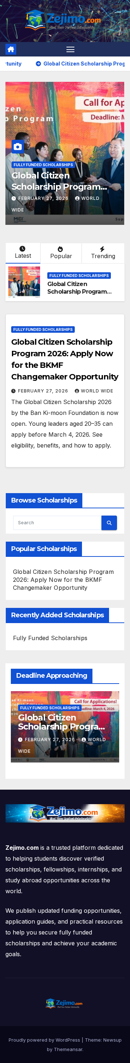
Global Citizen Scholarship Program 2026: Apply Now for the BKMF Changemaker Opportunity (63, 579)
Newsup (112, 1040)
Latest (23, 255)
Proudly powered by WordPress (45, 1040)
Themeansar (68, 1049)
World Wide (97, 391)
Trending (103, 256)
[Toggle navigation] (70, 49)
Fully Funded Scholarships (43, 165)
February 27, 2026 (44, 198)
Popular (61, 256)
